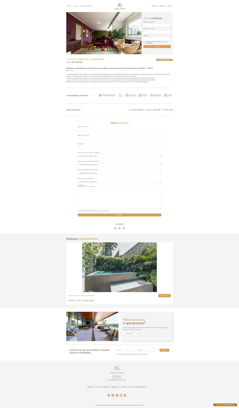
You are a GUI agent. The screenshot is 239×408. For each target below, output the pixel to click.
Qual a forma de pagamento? (86, 178)
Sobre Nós (162, 6)
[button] (115, 228)
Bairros (154, 6)
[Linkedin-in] (125, 395)
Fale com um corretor (226, 404)
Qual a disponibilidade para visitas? (88, 169)
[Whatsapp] (116, 395)
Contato (170, 6)
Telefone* (146, 35)
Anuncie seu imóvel (86, 6)
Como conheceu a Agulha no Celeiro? (89, 152)
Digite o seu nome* (149, 21)
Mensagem (86, 186)
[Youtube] (121, 395)
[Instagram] (109, 395)
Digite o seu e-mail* (149, 28)
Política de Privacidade (138, 387)
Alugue (75, 6)
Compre (68, 6)
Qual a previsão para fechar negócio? (88, 161)
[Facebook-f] (112, 395)
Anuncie (105, 387)
